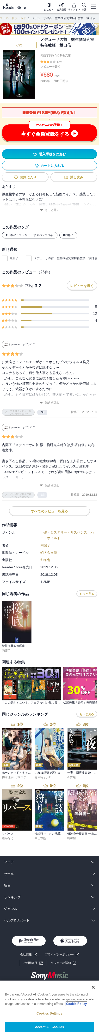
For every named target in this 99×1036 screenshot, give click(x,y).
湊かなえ (7, 838)
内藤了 (14, 258)
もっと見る (52, 210)
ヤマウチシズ (23, 777)
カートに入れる (52, 166)
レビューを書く (50, 66)
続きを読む (52, 402)
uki (49, 777)
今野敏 (71, 777)
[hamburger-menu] (93, 6)
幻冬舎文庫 (63, 55)
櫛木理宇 (7, 777)
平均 (29, 286)
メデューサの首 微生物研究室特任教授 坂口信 (65, 258)
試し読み (76, 177)
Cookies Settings (49, 1013)
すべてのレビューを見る (49, 511)
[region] (49, 1008)
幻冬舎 (45, 560)
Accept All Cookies (49, 1027)
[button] (63, 963)
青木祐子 (40, 777)
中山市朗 (40, 838)
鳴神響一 (73, 838)
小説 (19, 45)
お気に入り (28, 177)
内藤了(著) (47, 55)
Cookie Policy (76, 1004)
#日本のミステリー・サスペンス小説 (30, 235)
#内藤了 (68, 235)
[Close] (93, 987)
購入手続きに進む (52, 154)
